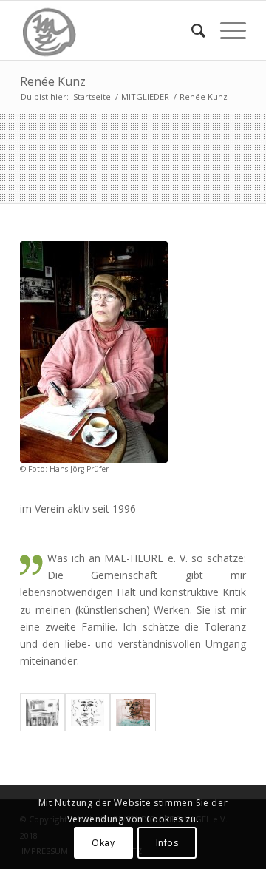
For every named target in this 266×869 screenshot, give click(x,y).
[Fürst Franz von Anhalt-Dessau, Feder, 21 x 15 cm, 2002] (87, 712)
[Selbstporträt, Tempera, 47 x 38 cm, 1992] (132, 712)
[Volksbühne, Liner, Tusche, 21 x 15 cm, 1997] (42, 712)
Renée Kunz (53, 81)
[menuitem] (191, 30)
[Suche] (191, 30)
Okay (103, 842)
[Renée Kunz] (94, 352)
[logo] (110, 30)
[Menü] (225, 30)
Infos (167, 842)
